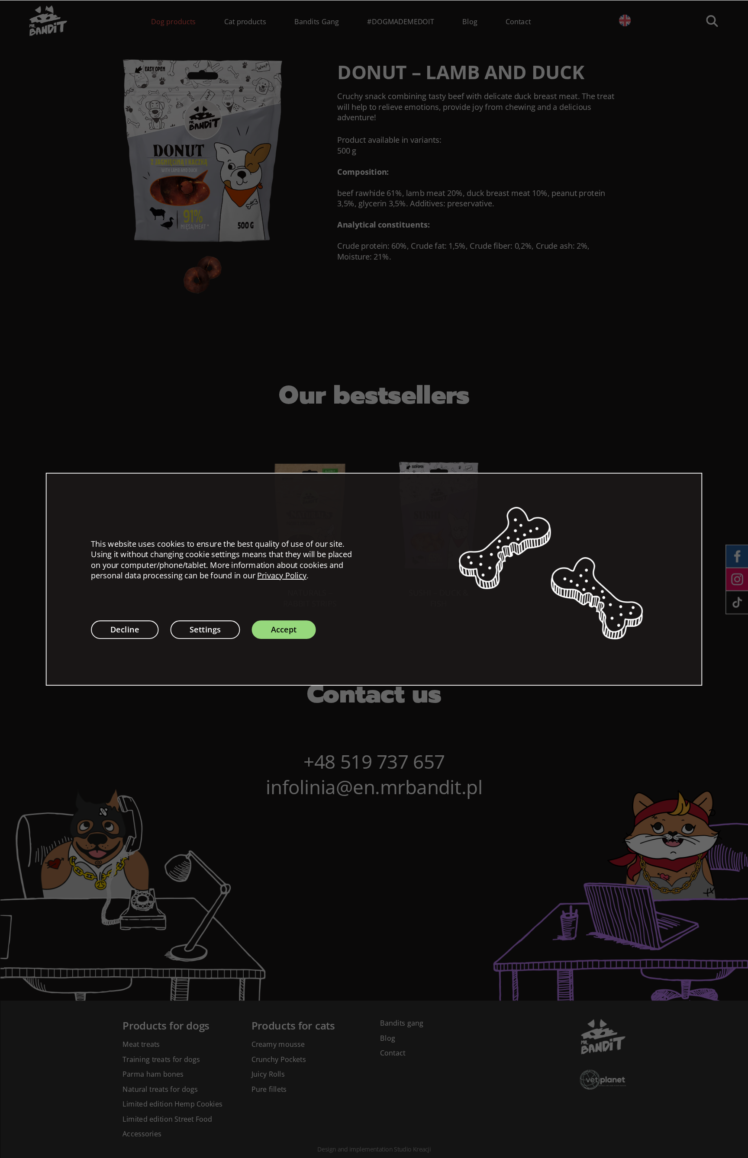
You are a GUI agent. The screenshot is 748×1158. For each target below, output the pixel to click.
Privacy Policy (281, 575)
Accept (284, 629)
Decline (124, 629)
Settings (205, 629)
